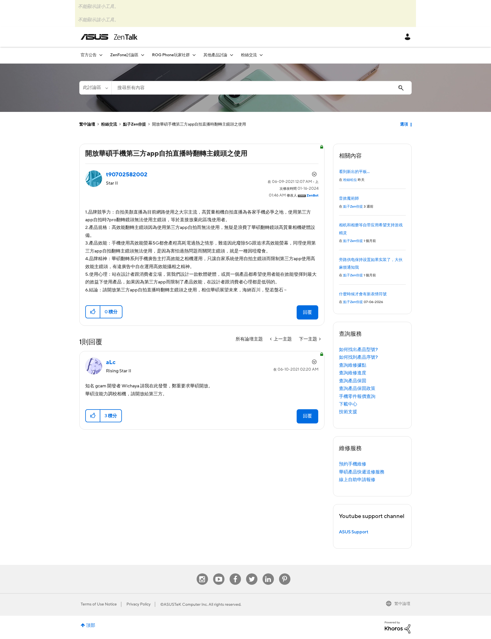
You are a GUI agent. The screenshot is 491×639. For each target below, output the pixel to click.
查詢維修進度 (352, 373)
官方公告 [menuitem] (89, 55)
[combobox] (261, 88)
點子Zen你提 (134, 124)
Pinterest (284, 573)
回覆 (307, 312)
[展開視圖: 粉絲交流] (261, 55)
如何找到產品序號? (358, 357)
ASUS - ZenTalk (109, 37)
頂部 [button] (90, 625)
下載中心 (348, 404)
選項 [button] (404, 124)
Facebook (235, 573)
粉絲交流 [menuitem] (249, 55)
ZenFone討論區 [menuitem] (124, 55)
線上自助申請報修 (357, 480)
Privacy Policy (138, 604)
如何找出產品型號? (358, 349)
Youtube (219, 573)
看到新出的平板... (354, 171)
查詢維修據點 (352, 365)
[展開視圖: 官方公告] (101, 55)
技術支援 (348, 412)
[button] (93, 312)
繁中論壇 (87, 124)
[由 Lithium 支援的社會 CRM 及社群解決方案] (397, 627)
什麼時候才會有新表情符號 (363, 294)
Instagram (202, 573)
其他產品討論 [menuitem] (215, 55)
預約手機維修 (352, 464)
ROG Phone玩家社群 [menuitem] (171, 55)
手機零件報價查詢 (357, 396)
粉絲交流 (109, 124)
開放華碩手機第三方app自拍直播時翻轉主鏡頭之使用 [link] (199, 124)
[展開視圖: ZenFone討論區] (142, 55)
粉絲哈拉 (350, 180)
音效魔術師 (349, 198)
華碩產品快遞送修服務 (361, 472)
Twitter (251, 573)
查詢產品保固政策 (357, 388)
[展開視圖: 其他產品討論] (231, 55)
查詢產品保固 (352, 381)
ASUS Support (353, 532)
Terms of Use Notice (99, 604)
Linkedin (268, 573)
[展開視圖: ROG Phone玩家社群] (194, 55)
